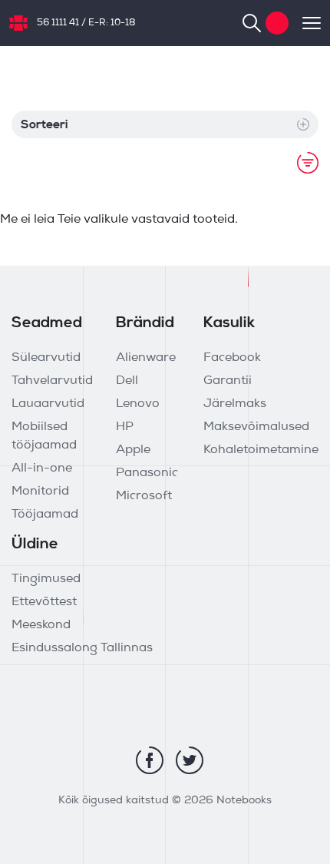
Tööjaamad (45, 514)
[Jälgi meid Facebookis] (149, 760)
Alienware (146, 358)
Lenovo (138, 404)
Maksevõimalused (256, 427)
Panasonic (147, 473)
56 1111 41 (58, 23)
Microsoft (144, 496)
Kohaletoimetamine (260, 450)
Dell (127, 381)
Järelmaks (234, 404)
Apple (133, 450)
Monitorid (40, 491)
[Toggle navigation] (305, 23)
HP (125, 427)
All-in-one (42, 468)
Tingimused (46, 579)
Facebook (232, 358)
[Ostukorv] (277, 23)
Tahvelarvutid (52, 381)
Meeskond (41, 625)
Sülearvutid (46, 358)
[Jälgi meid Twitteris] (189, 760)
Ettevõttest (44, 602)
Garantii (227, 381)
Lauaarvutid (48, 404)
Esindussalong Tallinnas (82, 648)
